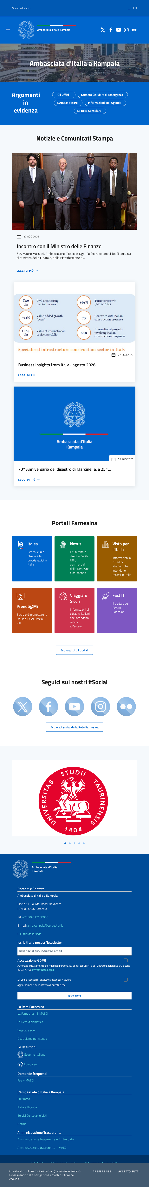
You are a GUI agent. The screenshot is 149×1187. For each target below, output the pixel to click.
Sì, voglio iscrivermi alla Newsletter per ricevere (44, 980)
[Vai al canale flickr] (133, 29)
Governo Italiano (21, 8)
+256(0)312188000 (35, 917)
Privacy (36, 970)
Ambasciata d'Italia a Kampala (74, 63)
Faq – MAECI (25, 1080)
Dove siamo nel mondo (32, 1038)
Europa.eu (30, 1064)
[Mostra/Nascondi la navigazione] (7, 29)
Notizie (21, 1124)
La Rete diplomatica (30, 1021)
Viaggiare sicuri (26, 1030)
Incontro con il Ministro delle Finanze (59, 246)
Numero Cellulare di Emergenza (102, 93)
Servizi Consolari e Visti (32, 1115)
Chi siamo (23, 1098)
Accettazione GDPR (31, 960)
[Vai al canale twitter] (102, 29)
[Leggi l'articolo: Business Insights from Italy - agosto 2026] (74, 319)
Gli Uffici (63, 93)
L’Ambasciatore (67, 101)
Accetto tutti (129, 1171)
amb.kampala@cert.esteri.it (45, 925)
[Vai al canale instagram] (125, 29)
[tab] (65, 843)
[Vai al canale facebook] (110, 29)
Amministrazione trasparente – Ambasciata (45, 1139)
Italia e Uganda (27, 1107)
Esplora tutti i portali (74, 650)
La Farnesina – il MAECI (32, 1013)
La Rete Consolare (89, 109)
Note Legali (47, 970)
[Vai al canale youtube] (117, 29)
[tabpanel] (74, 800)
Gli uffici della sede (29, 933)
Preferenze (102, 1171)
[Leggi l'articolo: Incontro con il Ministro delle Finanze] (74, 191)
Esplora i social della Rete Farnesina (74, 727)
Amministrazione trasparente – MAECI (42, 1147)
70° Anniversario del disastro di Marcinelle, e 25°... (64, 469)
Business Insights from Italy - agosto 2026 (56, 365)
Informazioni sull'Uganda (104, 101)
